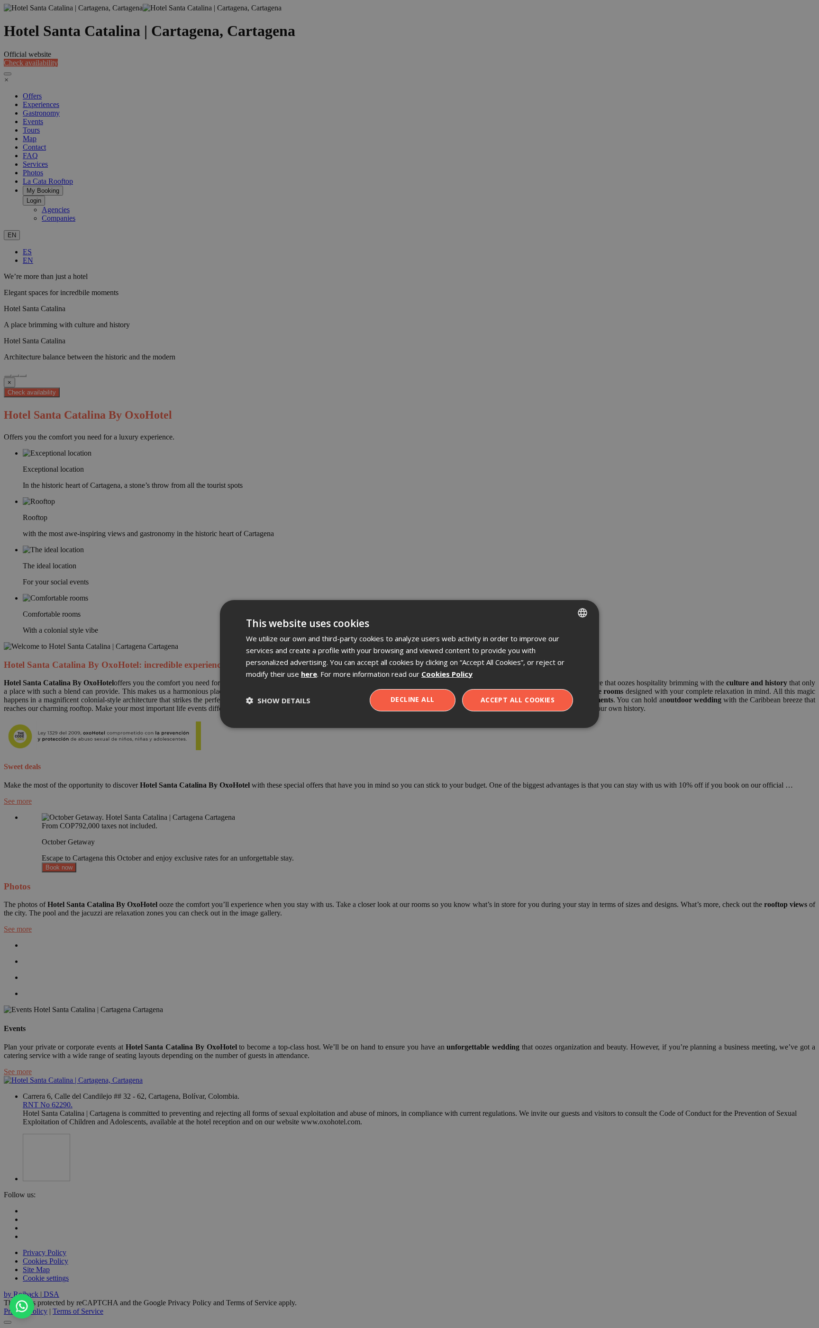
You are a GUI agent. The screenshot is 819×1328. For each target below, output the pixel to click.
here (309, 674)
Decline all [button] (412, 699)
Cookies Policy (447, 674)
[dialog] (409, 664)
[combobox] (582, 613)
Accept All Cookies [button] (518, 699)
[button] (278, 700)
